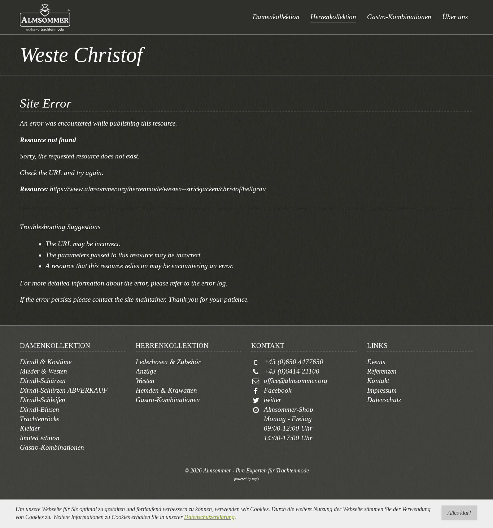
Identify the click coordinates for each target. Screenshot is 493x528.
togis (255, 479)
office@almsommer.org (295, 380)
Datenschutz (384, 399)
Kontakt (378, 380)
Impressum (382, 390)
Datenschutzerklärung (209, 517)
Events (376, 362)
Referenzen (382, 371)
